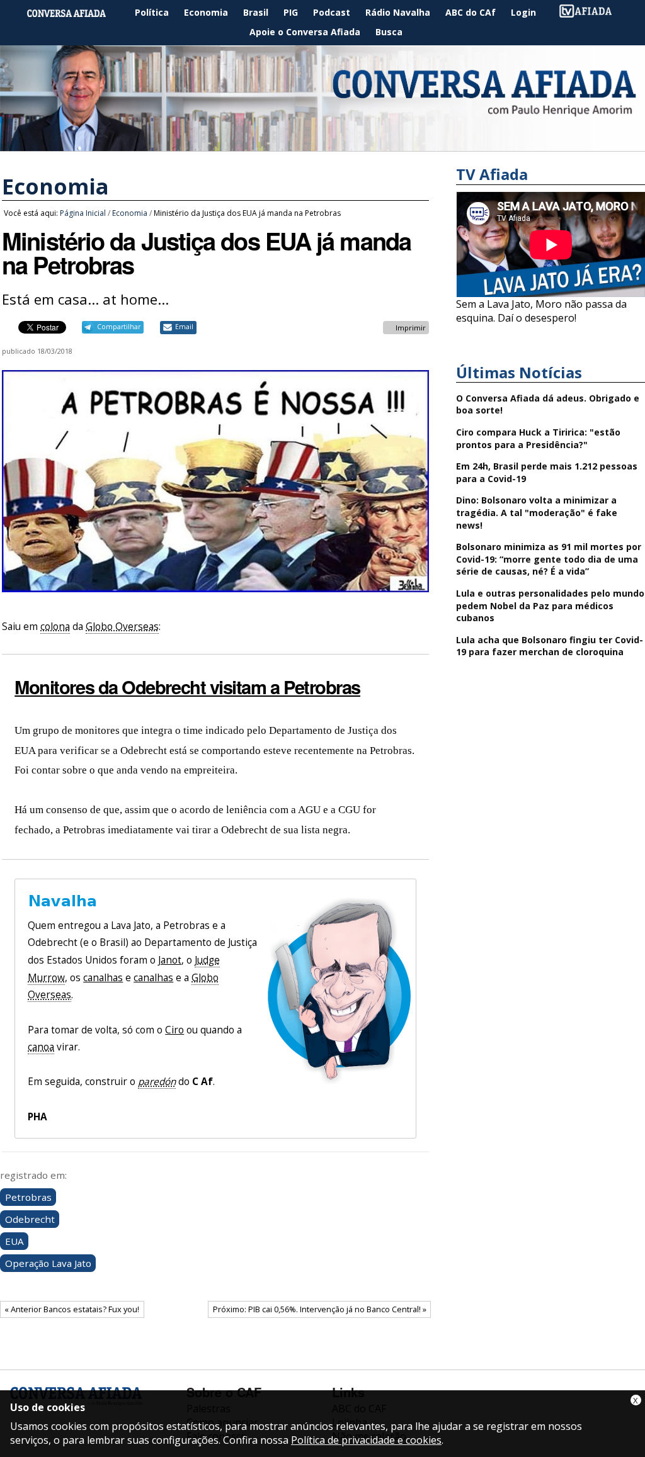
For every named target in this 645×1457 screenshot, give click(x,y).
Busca (388, 32)
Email (184, 326)
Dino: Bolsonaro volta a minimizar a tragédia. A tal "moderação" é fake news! (536, 512)
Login (523, 12)
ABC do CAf (470, 12)
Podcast (331, 12)
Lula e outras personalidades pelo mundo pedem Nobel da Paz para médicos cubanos (550, 605)
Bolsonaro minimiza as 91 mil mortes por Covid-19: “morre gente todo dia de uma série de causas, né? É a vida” (548, 559)
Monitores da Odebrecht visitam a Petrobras (187, 686)
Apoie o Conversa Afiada (304, 32)
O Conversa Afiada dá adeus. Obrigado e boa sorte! (547, 404)
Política (152, 12)
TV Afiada (592, 13)
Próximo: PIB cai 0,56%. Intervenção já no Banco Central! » (319, 1309)
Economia (206, 12)
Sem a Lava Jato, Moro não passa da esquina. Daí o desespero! (541, 311)
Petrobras (28, 1197)
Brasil (255, 12)
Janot (169, 960)
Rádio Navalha (397, 12)
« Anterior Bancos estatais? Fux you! (71, 1309)
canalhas (103, 977)
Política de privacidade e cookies (366, 1440)
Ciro (174, 1030)
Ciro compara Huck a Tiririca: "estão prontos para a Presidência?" (538, 438)
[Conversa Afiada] (322, 144)
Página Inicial (75, 13)
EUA (14, 1241)
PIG (290, 12)
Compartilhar (118, 326)
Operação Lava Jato (48, 1263)
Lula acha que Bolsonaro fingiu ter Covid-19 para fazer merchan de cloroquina (549, 646)
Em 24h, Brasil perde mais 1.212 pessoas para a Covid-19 (546, 472)
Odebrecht (30, 1219)
